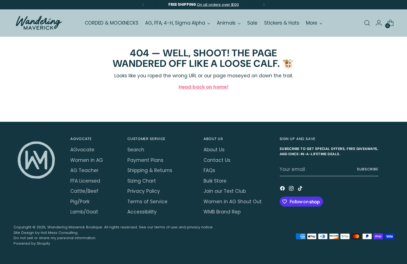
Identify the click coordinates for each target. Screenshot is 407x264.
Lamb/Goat (84, 211)
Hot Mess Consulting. (59, 232)
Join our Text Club (225, 191)
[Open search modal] (367, 22)
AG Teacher (84, 170)
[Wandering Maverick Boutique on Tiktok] (300, 189)
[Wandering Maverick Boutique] (38, 23)
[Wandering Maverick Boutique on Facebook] (283, 189)
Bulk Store (215, 181)
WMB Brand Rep (222, 211)
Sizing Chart (141, 181)
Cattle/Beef (84, 191)
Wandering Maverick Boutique (74, 227)
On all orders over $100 (218, 4)
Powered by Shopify (32, 243)
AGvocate (82, 149)
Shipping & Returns (149, 170)
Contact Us (217, 160)
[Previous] (143, 4)
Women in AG (86, 160)
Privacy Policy (143, 191)
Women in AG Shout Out (233, 201)
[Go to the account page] (378, 22)
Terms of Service (147, 201)
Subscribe (367, 169)
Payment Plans (145, 160)
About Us (214, 149)
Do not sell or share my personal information (55, 238)
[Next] (264, 4)
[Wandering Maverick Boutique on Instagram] (291, 189)
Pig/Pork (79, 201)
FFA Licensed (85, 181)
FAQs (209, 170)
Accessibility (142, 211)
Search (135, 149)
